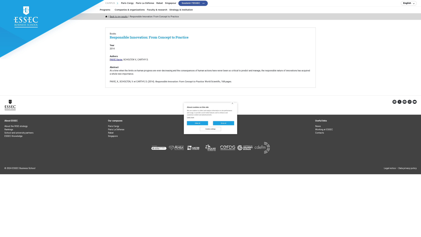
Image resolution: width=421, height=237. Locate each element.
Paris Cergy (127, 3)
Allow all (197, 123)
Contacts (319, 132)
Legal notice (390, 168)
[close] (232, 103)
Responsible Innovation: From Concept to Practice (149, 37)
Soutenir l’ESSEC (191, 3)
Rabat (159, 3)
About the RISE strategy (16, 126)
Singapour (170, 3)
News (318, 126)
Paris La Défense (145, 3)
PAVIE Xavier (116, 59)
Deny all (223, 123)
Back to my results (119, 16)
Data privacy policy (407, 168)
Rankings (8, 129)
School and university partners (18, 132)
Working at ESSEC (324, 129)
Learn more (190, 117)
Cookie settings (210, 129)
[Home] (106, 16)
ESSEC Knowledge (13, 136)
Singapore (113, 136)
